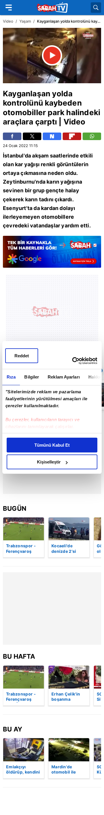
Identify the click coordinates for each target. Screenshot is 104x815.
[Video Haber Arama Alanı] (96, 7)
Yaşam (25, 21)
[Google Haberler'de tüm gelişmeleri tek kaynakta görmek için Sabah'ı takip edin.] (52, 255)
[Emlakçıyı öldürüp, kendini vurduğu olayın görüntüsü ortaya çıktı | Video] (23, 749)
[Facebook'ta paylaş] (12, 136)
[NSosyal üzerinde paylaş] (52, 136)
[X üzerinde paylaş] (32, 136)
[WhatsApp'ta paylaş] (92, 136)
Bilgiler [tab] (31, 376)
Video (8, 21)
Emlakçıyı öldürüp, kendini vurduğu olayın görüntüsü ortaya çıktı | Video (23, 769)
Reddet (21, 355)
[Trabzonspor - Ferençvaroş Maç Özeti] (23, 528)
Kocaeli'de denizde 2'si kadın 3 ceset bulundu (65, 548)
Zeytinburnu (19, 182)
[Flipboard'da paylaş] (72, 136)
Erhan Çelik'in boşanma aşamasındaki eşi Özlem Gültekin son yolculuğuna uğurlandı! (65, 696)
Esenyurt (14, 208)
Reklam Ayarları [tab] (64, 376)
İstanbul (13, 156)
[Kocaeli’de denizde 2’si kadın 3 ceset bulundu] (69, 528)
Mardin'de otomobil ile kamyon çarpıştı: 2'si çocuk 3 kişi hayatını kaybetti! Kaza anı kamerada (68, 769)
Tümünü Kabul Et (52, 445)
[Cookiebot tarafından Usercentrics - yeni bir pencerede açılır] (73, 361)
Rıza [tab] (11, 376)
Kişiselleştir (49, 461)
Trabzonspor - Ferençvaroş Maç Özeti (21, 548)
